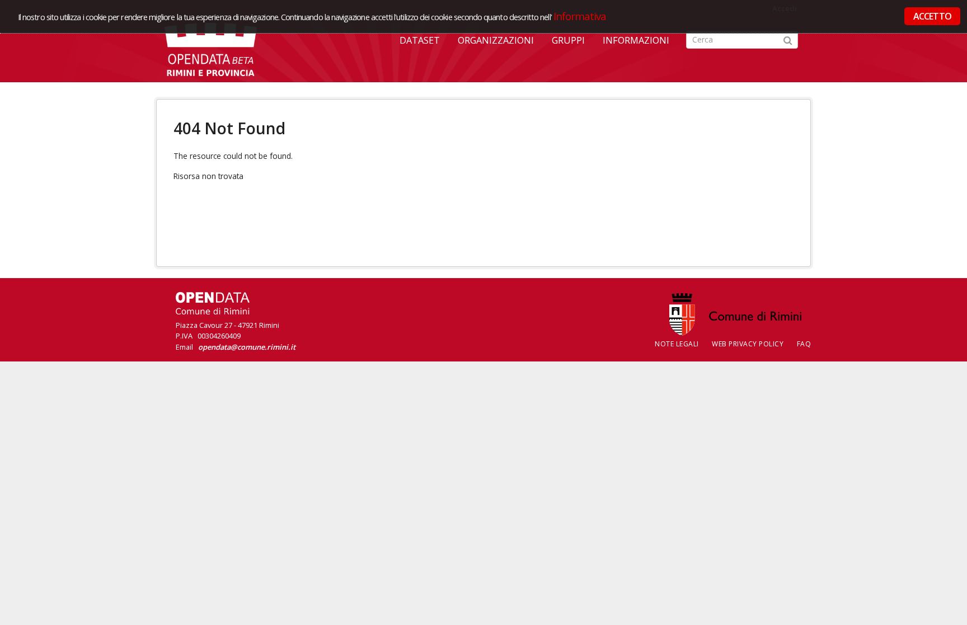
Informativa (580, 16)
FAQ (804, 344)
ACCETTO (932, 16)
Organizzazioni (496, 40)
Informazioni (636, 40)
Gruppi (568, 40)
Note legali (677, 344)
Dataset (420, 40)
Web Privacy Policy (747, 344)
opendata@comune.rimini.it (246, 347)
